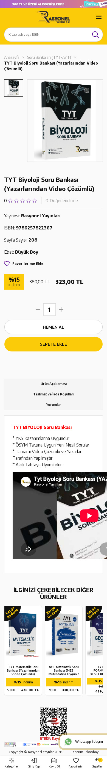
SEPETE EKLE (53, 344)
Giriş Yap (34, 766)
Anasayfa (11, 57)
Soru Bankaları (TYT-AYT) (49, 57)
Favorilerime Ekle (27, 264)
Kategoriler (11, 766)
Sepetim (97, 763)
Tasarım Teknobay (84, 752)
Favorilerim (76, 766)
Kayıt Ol (54, 766)
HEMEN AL (53, 327)
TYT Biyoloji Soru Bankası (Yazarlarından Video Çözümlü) (51, 66)
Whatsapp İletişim (89, 741)
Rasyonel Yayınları (41, 215)
